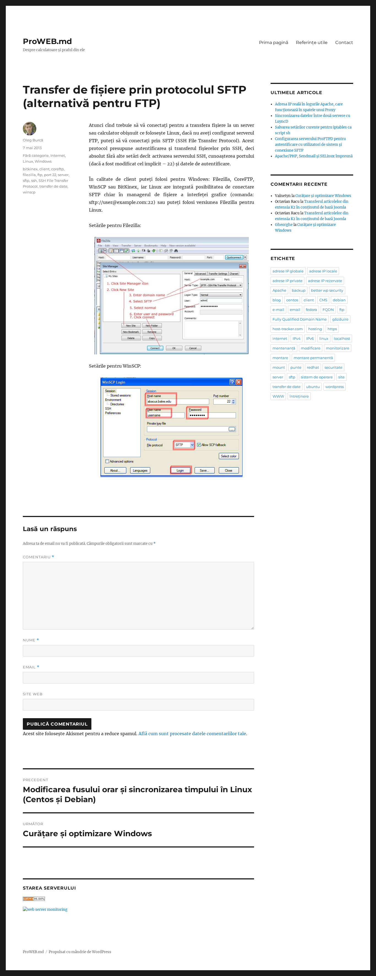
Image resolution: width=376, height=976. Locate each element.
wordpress (334, 386)
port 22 (50, 175)
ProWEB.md (47, 41)
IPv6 (310, 338)
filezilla (29, 175)
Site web (33, 694)
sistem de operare (317, 377)
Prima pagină (273, 42)
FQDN (328, 309)
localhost (342, 338)
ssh (34, 180)
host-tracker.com (288, 329)
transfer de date (53, 186)
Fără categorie (36, 155)
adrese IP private (288, 280)
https (332, 329)
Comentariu (38, 557)
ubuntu (313, 386)
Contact (344, 42)
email (295, 309)
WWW (278, 396)
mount (279, 367)
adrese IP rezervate (325, 280)
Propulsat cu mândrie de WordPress (80, 952)
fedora (311, 309)
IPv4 (297, 338)
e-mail (278, 309)
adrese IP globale (288, 271)
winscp (29, 192)
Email (31, 667)
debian (339, 300)
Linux (28, 161)
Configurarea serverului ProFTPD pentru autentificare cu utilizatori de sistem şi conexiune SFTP (310, 144)
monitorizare (337, 348)
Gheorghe (284, 224)
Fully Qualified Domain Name (300, 319)
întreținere (299, 396)
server (63, 175)
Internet (57, 155)
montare (280, 358)
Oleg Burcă (33, 140)
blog (277, 300)
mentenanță (284, 348)
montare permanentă (313, 358)
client (44, 169)
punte (295, 367)
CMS (323, 300)
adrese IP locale (323, 271)
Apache (279, 290)
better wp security (327, 290)
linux (323, 338)
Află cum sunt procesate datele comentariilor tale (192, 733)
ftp (39, 175)
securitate (333, 367)
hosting (315, 329)
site (341, 377)
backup (299, 290)
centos (292, 300)
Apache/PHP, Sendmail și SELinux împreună (314, 156)
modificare (310, 348)
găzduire (340, 319)
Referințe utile (312, 42)
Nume (31, 640)
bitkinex (30, 169)
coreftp (57, 169)
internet (280, 338)
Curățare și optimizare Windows (323, 195)
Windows (43, 161)
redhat (313, 367)
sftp (26, 180)
